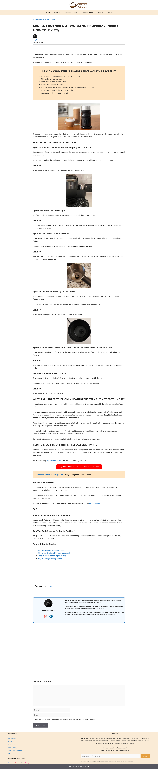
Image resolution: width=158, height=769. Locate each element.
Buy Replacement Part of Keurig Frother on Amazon (79, 466)
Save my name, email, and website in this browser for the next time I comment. (65, 719)
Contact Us (110, 12)
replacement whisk (54, 460)
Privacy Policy (12, 748)
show (50, 586)
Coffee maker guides (47, 19)
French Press (57, 12)
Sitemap (11, 754)
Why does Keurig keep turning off (51, 550)
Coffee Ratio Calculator (87, 12)
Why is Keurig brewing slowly (50, 558)
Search (145, 756)
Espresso (47, 12)
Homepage (12, 738)
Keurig (76, 12)
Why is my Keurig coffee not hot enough (54, 553)
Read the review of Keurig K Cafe (50, 475)
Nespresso (68, 12)
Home (35, 19)
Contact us (11, 744)
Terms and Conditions (15, 751)
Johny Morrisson (37, 40)
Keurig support (95, 503)
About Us (100, 12)
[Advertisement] (79, 654)
